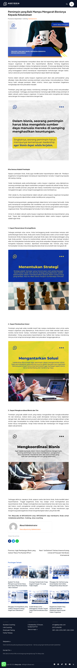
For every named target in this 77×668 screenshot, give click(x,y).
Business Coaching (9, 624)
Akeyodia (18, 664)
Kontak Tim (6, 650)
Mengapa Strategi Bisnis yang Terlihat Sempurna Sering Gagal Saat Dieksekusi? (18, 608)
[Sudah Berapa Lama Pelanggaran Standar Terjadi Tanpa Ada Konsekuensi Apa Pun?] (38, 604)
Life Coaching (7, 627)
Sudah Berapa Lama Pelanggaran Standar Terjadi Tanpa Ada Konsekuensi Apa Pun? (38, 609)
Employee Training (9, 630)
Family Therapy (8, 633)
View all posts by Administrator (30, 529)
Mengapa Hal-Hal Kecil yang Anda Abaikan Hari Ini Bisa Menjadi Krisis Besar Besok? (59, 583)
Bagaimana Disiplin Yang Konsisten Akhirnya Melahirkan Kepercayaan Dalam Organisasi (57, 609)
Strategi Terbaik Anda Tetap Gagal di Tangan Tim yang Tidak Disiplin (38, 583)
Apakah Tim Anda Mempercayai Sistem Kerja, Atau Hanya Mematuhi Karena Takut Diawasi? (17, 584)
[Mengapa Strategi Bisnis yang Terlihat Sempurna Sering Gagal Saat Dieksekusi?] (18, 604)
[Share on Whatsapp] (17, 541)
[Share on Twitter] (13, 541)
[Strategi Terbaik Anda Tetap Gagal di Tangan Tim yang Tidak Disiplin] (38, 579)
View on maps (32, 629)
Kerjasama (6, 641)
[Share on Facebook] (9, 541)
